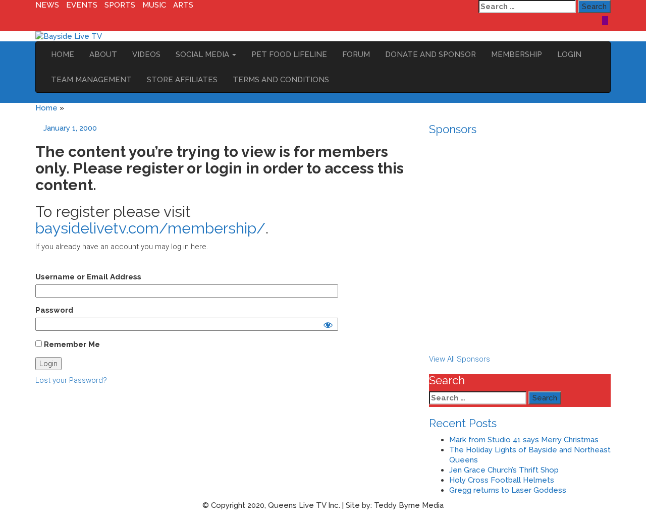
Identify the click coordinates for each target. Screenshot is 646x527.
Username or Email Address (88, 276)
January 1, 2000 (70, 128)
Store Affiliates (182, 79)
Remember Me (71, 344)
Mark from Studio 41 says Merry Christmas (524, 439)
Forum (356, 54)
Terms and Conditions (281, 79)
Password (54, 310)
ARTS (183, 5)
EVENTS (81, 5)
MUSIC (154, 5)
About (103, 54)
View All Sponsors (459, 359)
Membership (516, 54)
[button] (520, 330)
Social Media (203, 54)
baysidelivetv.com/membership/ (150, 228)
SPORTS (119, 5)
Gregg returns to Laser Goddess (507, 490)
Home (62, 54)
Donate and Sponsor (430, 54)
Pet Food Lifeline (289, 54)
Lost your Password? (71, 380)
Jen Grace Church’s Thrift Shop (504, 470)
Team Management (91, 79)
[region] (520, 247)
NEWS (47, 5)
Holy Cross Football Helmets (501, 480)
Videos (146, 54)
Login (569, 54)
